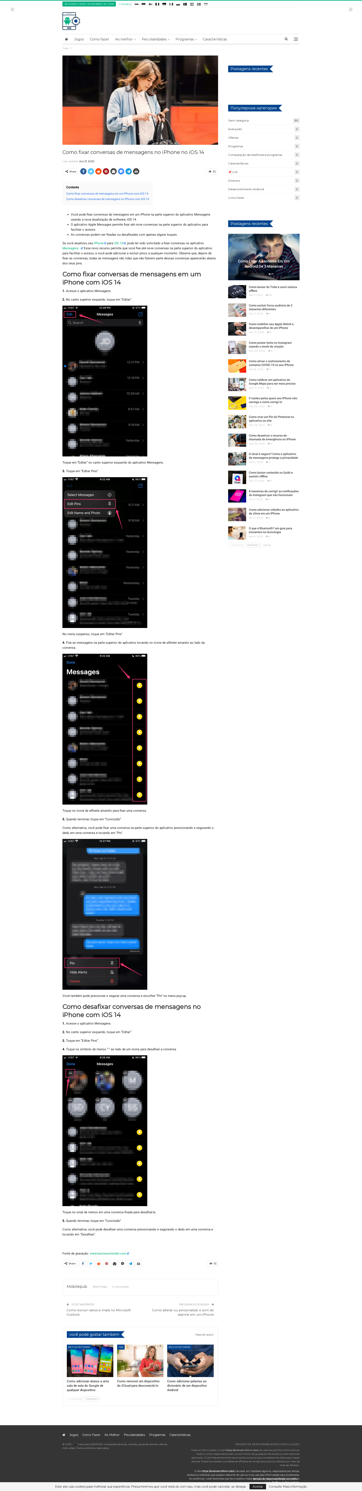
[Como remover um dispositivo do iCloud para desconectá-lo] (140, 1361)
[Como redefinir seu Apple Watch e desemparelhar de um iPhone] (237, 329)
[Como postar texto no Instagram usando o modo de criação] (237, 347)
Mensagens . (71, 248)
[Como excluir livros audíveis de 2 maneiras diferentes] (237, 310)
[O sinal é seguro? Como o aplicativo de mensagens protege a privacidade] (237, 458)
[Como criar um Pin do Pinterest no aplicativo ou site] (237, 421)
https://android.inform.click (241, 1450)
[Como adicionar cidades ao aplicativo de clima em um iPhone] (237, 514)
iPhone (98, 243)
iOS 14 (118, 243)
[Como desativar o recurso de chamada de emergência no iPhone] (237, 440)
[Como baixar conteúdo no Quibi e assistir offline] (237, 477)
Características (215, 39)
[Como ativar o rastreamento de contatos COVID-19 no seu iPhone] (237, 366)
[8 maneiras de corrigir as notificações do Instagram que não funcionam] (237, 496)
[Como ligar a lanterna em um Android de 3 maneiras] (264, 257)
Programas (185, 39)
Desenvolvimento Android (246, 189)
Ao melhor (124, 39)
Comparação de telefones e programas (255, 154)
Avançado (235, 129)
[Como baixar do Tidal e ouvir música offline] (237, 291)
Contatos (125, 4)
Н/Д (121, 1347)
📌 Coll (232, 172)
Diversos (234, 180)
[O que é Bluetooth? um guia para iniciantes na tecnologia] (237, 533)
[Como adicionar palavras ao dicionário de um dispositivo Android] (190, 1361)
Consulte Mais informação (288, 1486)
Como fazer (99, 39)
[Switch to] (136, 3)
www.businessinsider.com (108, 1253)
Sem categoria (238, 120)
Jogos (79, 39)
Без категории (79, 1347)
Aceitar (258, 1486)
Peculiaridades (154, 39)
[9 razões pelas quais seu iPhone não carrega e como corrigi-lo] (237, 403)
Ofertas (233, 137)
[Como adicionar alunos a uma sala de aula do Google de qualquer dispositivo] (90, 1361)
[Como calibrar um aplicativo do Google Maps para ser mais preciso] (237, 384)
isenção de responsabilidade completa (275, 1478)
